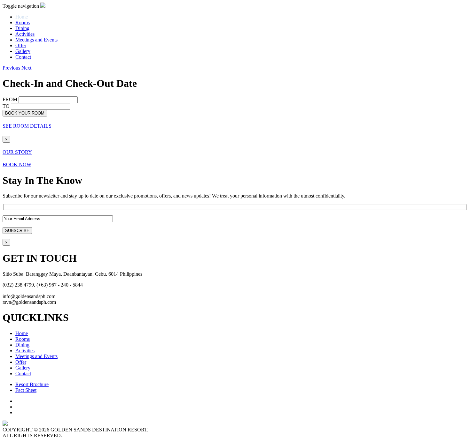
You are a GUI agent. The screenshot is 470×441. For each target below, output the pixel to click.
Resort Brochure (32, 384)
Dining (22, 28)
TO (6, 106)
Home (21, 333)
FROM (10, 99)
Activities (25, 34)
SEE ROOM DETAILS (27, 126)
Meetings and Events (36, 39)
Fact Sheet (25, 390)
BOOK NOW (17, 164)
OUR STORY (17, 152)
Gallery (22, 51)
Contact (23, 57)
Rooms (22, 22)
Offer (20, 45)
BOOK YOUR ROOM (24, 113)
